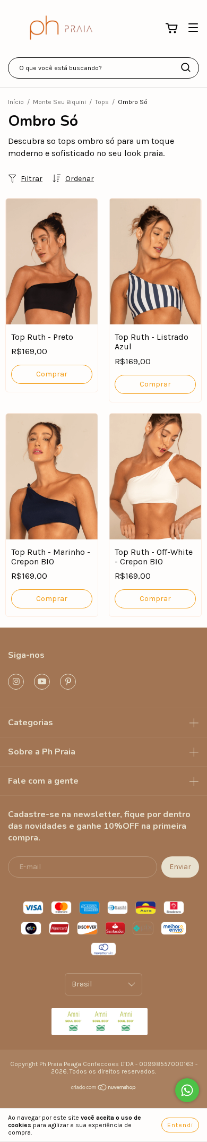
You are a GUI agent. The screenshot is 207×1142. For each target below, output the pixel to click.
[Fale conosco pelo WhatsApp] (187, 1090)
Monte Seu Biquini (59, 102)
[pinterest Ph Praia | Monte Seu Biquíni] (68, 682)
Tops (102, 102)
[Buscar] (186, 67)
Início (16, 102)
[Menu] (193, 28)
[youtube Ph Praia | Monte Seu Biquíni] (42, 682)
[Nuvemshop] (104, 1089)
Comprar (51, 374)
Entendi (180, 1125)
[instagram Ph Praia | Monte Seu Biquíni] (16, 682)
